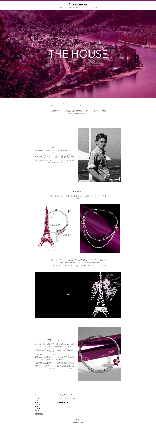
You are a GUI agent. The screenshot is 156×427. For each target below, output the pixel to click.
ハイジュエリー (63, 7)
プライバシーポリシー (39, 394)
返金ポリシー (37, 408)
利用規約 (36, 406)
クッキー (36, 412)
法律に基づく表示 (38, 396)
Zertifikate (37, 410)
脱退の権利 (37, 400)
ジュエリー (71, 7)
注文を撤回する (38, 414)
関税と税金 (37, 402)
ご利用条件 (37, 398)
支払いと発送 (37, 404)
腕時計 (78, 7)
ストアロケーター (92, 7)
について (84, 7)
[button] (39, 4)
